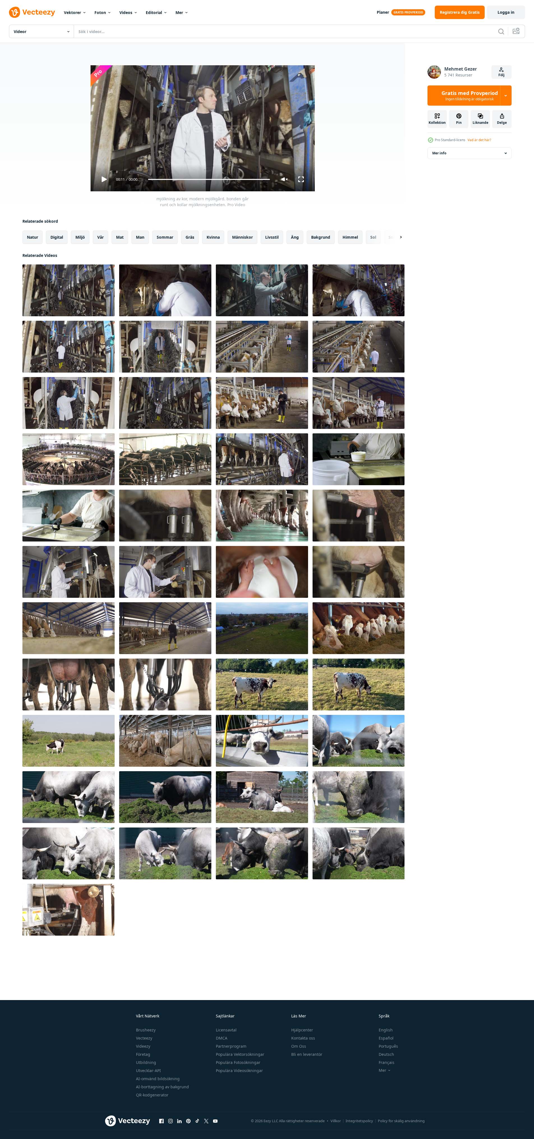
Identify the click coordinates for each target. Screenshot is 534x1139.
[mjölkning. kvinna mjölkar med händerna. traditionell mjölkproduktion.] (262, 572)
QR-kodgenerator (152, 1095)
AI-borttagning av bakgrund (162, 1086)
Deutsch (386, 1054)
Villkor (335, 1120)
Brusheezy (146, 1030)
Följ (501, 75)
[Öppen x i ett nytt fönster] (206, 1121)
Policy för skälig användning (401, 1120)
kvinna (213, 237)
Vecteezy (144, 1038)
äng (295, 237)
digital (56, 237)
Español (386, 1038)
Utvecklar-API (148, 1070)
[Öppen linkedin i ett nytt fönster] (179, 1121)
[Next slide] (396, 237)
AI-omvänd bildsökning (158, 1078)
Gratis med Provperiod (469, 95)
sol (373, 237)
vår (100, 237)
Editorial (154, 12)
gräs (190, 237)
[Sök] (501, 31)
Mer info (439, 153)
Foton (100, 12)
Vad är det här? (479, 140)
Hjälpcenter (302, 1030)
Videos (125, 12)
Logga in (506, 12)
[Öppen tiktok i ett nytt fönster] (197, 1121)
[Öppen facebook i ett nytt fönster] (161, 1121)
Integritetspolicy (359, 1120)
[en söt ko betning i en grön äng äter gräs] (262, 684)
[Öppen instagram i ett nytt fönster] (170, 1121)
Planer (383, 12)
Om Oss (298, 1046)
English (386, 1030)
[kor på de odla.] (262, 741)
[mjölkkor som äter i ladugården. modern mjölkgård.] (358, 628)
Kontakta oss (303, 1038)
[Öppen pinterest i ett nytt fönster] (188, 1121)
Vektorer (72, 12)
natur (32, 237)
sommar (165, 237)
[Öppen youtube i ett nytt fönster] (215, 1121)
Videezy (143, 1046)
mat (120, 237)
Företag (143, 1054)
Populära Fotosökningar (238, 1062)
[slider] (209, 179)
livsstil (272, 237)
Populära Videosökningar (239, 1070)
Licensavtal (226, 1030)
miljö (80, 237)
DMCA (221, 1038)
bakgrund (320, 237)
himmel (350, 237)
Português (388, 1046)
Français (386, 1062)
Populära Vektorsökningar (240, 1054)
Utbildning (146, 1062)
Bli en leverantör (306, 1054)
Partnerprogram (231, 1046)
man (140, 237)
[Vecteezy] (32, 12)
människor (242, 237)
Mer (179, 12)
